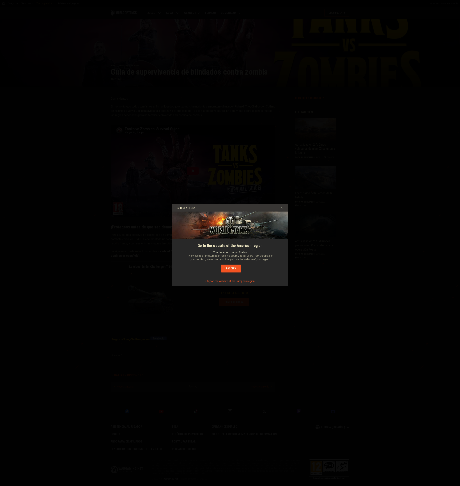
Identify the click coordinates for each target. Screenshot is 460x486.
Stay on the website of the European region (230, 281)
